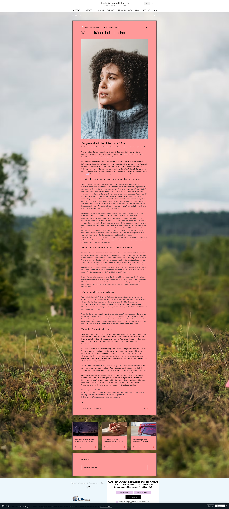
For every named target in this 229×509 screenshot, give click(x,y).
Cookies (210, 506)
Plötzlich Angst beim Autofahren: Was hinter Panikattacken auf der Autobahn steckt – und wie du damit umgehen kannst (143, 441)
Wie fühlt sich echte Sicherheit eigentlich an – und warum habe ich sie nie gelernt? (114, 441)
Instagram (83, 483)
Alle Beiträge (76, 15)
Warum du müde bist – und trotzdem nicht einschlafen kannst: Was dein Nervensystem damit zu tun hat (84, 441)
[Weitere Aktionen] (146, 27)
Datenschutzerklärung (106, 507)
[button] (154, 15)
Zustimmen (220, 506)
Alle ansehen (153, 418)
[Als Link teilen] (82, 403)
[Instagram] (88, 487)
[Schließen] (227, 506)
